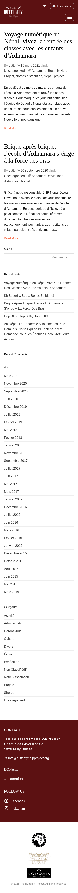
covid (52, 176)
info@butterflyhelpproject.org (45, 6)
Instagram (18, 808)
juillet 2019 (12, 414)
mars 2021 (11, 376)
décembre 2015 (15, 553)
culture (9, 638)
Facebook (18, 801)
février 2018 (13, 437)
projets (9, 685)
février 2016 (13, 538)
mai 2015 (10, 584)
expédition (11, 662)
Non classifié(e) (15, 669)
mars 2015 (11, 592)
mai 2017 (10, 484)
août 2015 (11, 569)
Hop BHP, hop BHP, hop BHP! (26, 316)
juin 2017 (11, 476)
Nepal (48, 76)
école (8, 654)
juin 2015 (11, 576)
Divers (8, 646)
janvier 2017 (13, 499)
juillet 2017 (12, 468)
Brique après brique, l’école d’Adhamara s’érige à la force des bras (39, 153)
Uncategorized (14, 70)
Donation (15, 779)
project (59, 76)
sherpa (9, 692)
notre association (16, 677)
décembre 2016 (15, 507)
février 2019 (13, 422)
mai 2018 (10, 430)
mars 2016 (11, 530)
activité (9, 615)
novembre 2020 (15, 383)
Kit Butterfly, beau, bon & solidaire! (29, 295)
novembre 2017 (15, 453)
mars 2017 (11, 491)
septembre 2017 (16, 460)
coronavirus (12, 631)
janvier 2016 (13, 545)
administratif (13, 623)
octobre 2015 (13, 561)
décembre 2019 (15, 406)
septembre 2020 (16, 391)
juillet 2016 (12, 514)
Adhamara (39, 70)
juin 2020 (11, 399)
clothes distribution (29, 76)
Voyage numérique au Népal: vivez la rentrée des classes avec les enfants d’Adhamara (38, 45)
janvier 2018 (13, 445)
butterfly (14, 65)
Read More (11, 128)
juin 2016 (11, 522)
